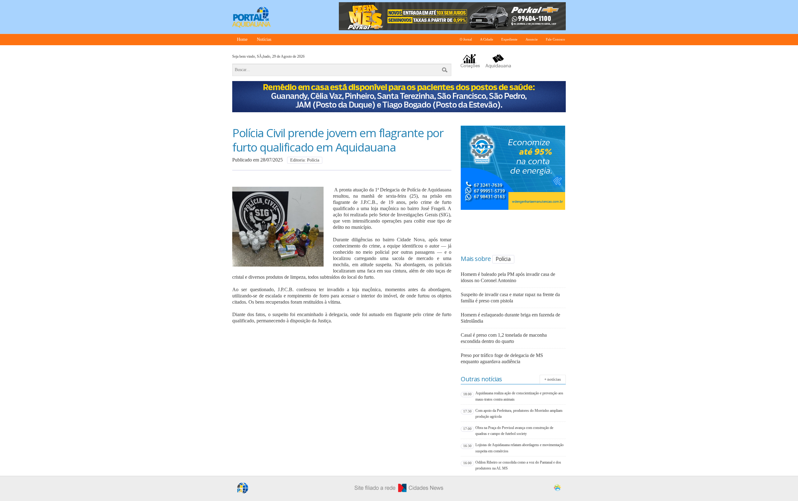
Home (242, 39)
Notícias (264, 39)
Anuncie (532, 39)
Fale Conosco (555, 39)
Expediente (509, 39)
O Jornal (466, 39)
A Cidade (486, 39)
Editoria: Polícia (304, 160)
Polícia (503, 259)
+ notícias (552, 379)
